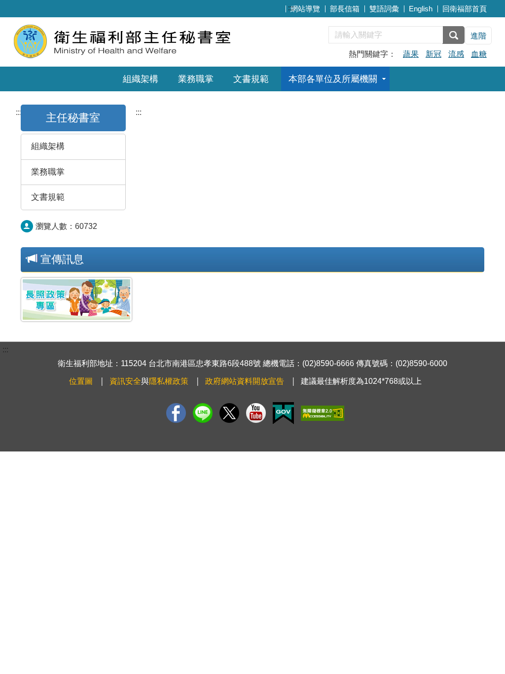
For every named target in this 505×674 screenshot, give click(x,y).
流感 (456, 54)
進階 (478, 36)
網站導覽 (305, 8)
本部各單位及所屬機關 (333, 79)
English (421, 8)
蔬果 (411, 54)
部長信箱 (345, 8)
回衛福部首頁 (464, 8)
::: (291, 7)
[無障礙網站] (322, 413)
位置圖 (81, 381)
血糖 (479, 54)
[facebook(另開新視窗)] (176, 413)
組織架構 (140, 79)
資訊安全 (125, 381)
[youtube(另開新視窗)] (256, 413)
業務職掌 (196, 79)
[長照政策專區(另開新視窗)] (76, 299)
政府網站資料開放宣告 (244, 381)
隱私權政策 (168, 381)
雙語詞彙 (384, 8)
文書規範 (251, 79)
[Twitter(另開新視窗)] (229, 413)
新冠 (433, 54)
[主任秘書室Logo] (132, 41)
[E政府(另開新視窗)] (283, 413)
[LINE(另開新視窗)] (203, 413)
